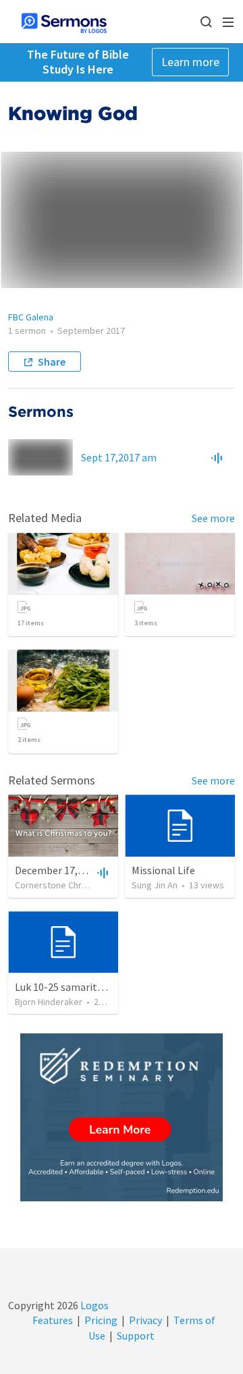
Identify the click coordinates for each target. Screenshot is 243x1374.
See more (213, 518)
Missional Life (163, 870)
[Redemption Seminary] (121, 1117)
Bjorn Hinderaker (48, 1002)
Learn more (190, 61)
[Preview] (217, 457)
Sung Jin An (155, 885)
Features (52, 1320)
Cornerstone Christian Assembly (80, 885)
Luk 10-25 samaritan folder (77, 987)
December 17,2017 (57, 870)
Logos (93, 1305)
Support (136, 1335)
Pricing (100, 1320)
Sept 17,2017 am (119, 457)
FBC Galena (30, 317)
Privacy (145, 1320)
